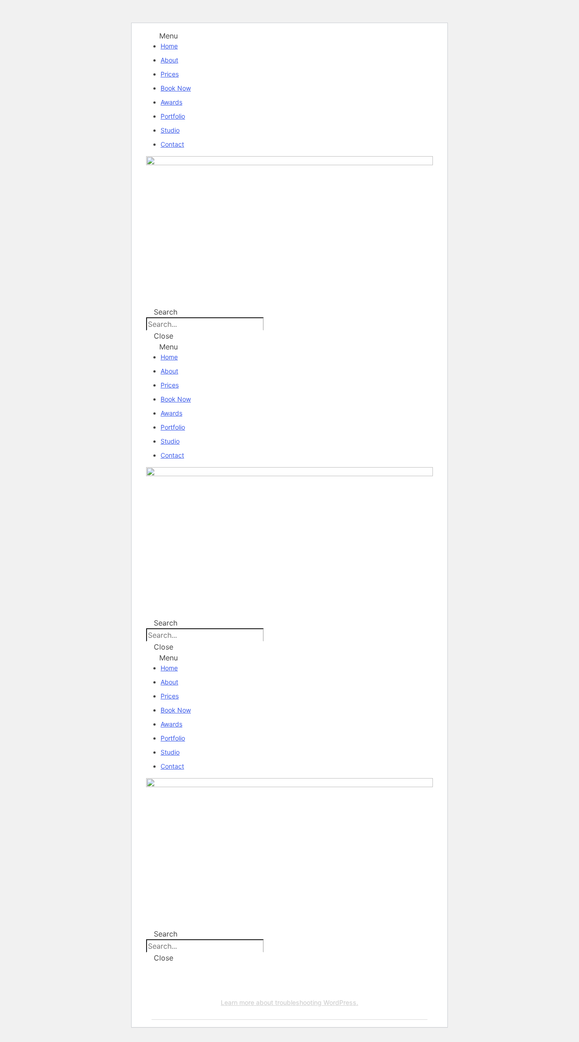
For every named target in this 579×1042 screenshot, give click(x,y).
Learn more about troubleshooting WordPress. (289, 1002)
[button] (289, 35)
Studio (170, 130)
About (169, 60)
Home (169, 46)
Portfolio (173, 116)
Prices (170, 74)
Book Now (176, 88)
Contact (172, 144)
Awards (171, 102)
